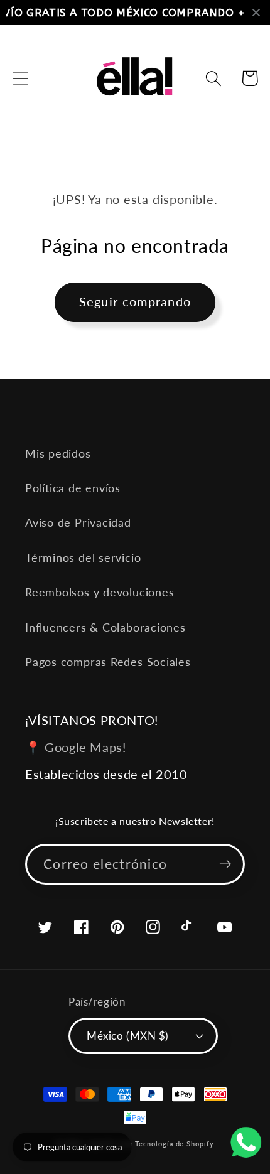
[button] (20, 78)
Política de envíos (73, 488)
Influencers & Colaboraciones (105, 627)
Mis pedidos (58, 453)
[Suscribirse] (225, 864)
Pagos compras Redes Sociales (108, 662)
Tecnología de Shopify (174, 1143)
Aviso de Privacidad (78, 522)
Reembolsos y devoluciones (100, 592)
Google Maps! (85, 747)
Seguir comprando (135, 301)
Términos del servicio (83, 557)
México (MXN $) (127, 1035)
